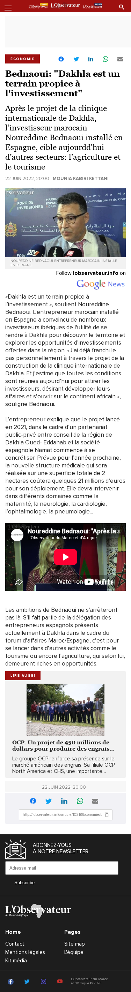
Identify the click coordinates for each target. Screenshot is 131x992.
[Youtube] (60, 981)
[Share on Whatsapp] (105, 59)
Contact (14, 944)
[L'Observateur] (38, 6)
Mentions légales (25, 952)
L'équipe (73, 952)
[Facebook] (11, 981)
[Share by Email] (120, 59)
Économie (22, 59)
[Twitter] (28, 981)
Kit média (16, 960)
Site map (74, 944)
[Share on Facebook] (61, 60)
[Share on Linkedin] (91, 59)
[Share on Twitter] (76, 59)
